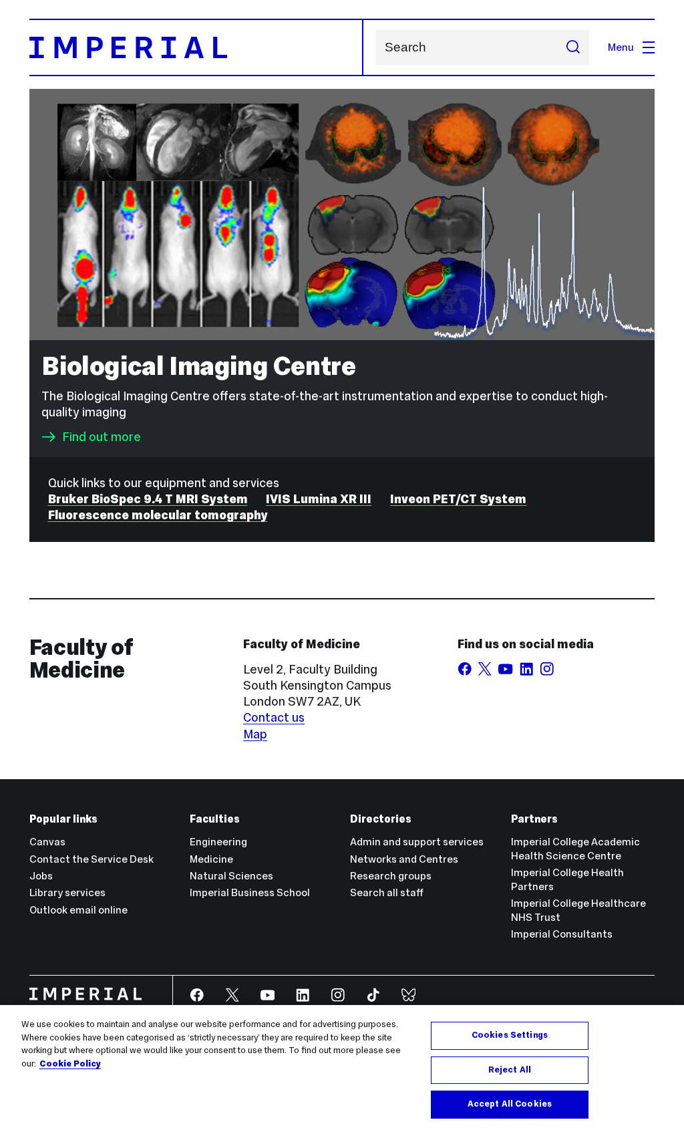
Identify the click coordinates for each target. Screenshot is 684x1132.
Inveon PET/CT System (458, 499)
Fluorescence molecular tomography (158, 515)
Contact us (274, 717)
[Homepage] (196, 47)
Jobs (41, 875)
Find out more (101, 437)
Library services (67, 892)
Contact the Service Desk (91, 859)
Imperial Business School (250, 892)
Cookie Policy (70, 1063)
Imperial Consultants (562, 934)
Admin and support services (417, 841)
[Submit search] (572, 47)
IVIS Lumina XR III (318, 499)
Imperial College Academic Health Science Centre (575, 848)
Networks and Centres (404, 859)
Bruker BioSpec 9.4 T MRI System (148, 499)
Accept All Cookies (510, 1104)
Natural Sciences (231, 875)
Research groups (391, 875)
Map (255, 734)
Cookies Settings (510, 1035)
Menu (621, 47)
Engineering (218, 841)
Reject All (509, 1070)
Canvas (47, 841)
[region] (342, 1068)
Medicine (211, 859)
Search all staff (386, 892)
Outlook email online (78, 909)
